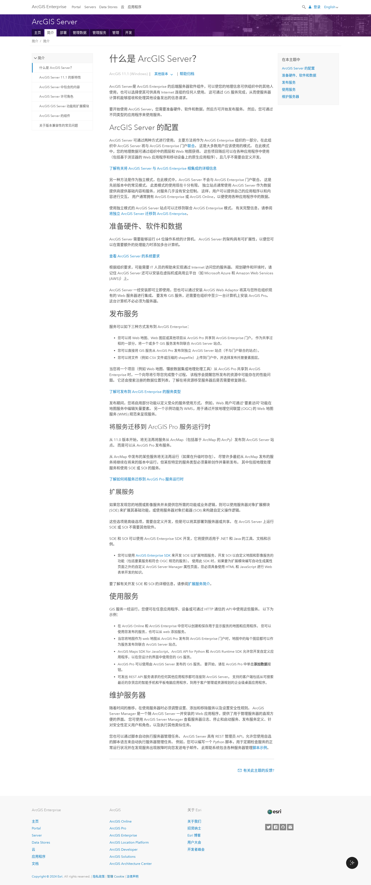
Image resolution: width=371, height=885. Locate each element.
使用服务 (289, 90)
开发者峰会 (196, 849)
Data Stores (108, 7)
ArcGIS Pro (117, 828)
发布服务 (289, 82)
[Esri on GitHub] (283, 827)
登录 (317, 7)
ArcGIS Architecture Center (130, 864)
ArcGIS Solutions (122, 857)
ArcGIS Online (120, 821)
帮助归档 (186, 74)
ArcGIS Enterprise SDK (153, 555)
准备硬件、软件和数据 (299, 75)
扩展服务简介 (199, 584)
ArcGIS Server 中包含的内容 (59, 87)
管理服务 (99, 33)
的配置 (298, 68)
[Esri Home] (274, 812)
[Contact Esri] (290, 827)
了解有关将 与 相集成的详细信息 (163, 168)
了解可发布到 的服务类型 (145, 392)
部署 (63, 33)
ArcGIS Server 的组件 (54, 116)
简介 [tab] (41, 58)
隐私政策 (99, 876)
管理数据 (80, 33)
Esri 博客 (194, 835)
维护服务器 (290, 97)
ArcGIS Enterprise (49, 6)
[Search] (304, 6)
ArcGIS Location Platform (129, 842)
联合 (191, 146)
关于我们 (194, 821)
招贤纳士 (194, 828)
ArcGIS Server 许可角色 (56, 96)
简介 (50, 33)
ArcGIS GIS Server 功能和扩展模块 (64, 106)
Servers (90, 7)
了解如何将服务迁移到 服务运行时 (146, 479)
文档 (35, 864)
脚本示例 (259, 748)
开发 (128, 33)
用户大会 (194, 842)
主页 (37, 33)
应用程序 (134, 7)
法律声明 (132, 876)
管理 (115, 33)
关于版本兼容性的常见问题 (58, 125)
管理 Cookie (115, 876)
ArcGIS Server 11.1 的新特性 (60, 77)
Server (37, 835)
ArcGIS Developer (123, 849)
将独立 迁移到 (148, 213)
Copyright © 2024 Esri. (47, 876)
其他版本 (161, 74)
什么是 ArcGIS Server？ (56, 68)
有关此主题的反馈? (258, 770)
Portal (76, 7)
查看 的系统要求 (134, 256)
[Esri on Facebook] (275, 827)
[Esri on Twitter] (268, 827)
